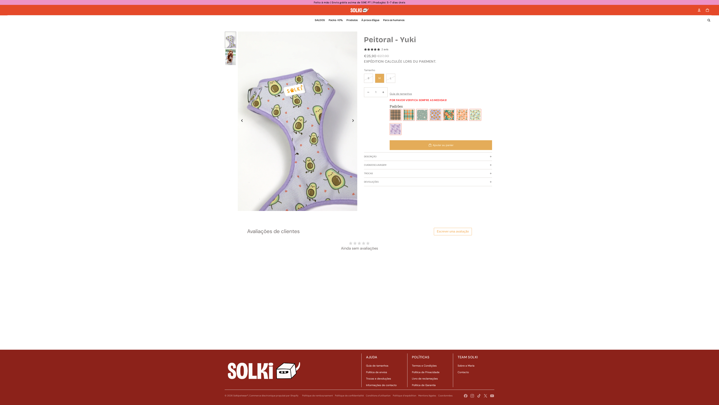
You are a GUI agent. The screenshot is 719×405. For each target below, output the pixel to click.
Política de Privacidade (425, 372)
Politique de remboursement (317, 395)
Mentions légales (427, 395)
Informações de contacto (381, 385)
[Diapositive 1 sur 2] (230, 40)
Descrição (370, 156)
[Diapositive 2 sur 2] (230, 57)
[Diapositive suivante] (354, 121)
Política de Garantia (424, 385)
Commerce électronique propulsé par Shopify (273, 395)
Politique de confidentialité (349, 395)
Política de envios (376, 372)
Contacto (463, 372)
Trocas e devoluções (378, 378)
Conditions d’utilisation (378, 395)
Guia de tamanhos (377, 365)
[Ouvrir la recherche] (709, 20)
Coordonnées (445, 395)
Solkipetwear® (240, 395)
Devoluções (371, 181)
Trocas (368, 173)
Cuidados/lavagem (375, 165)
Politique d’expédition (404, 395)
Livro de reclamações (425, 378)
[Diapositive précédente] (241, 121)
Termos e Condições (424, 365)
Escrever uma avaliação (453, 231)
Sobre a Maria (466, 365)
